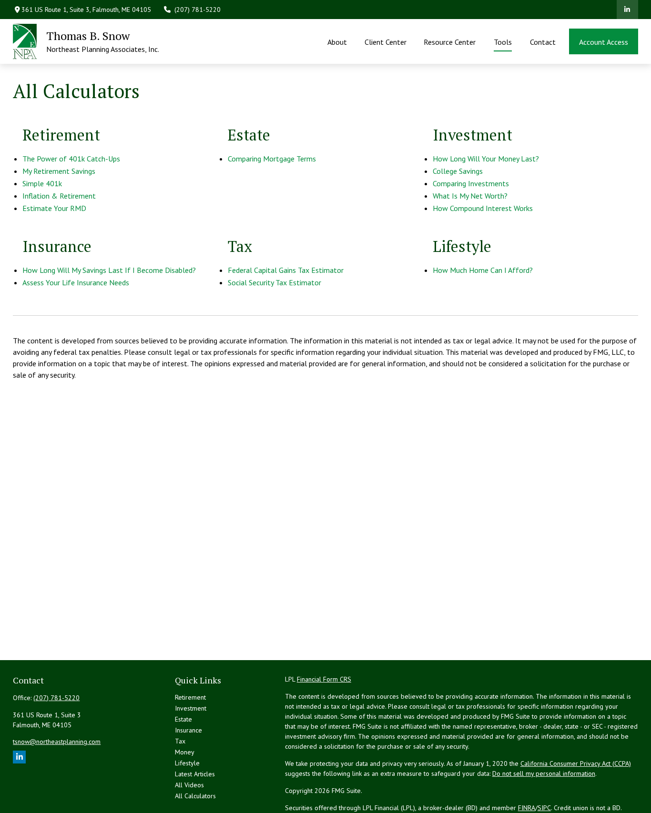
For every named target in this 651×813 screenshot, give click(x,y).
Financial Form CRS (324, 679)
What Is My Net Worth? (470, 196)
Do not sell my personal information (543, 773)
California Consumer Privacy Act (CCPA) (575, 763)
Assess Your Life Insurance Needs (75, 282)
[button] (337, 41)
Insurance (188, 730)
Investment (190, 708)
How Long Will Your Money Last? (486, 158)
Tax (180, 741)
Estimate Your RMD (54, 208)
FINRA (526, 807)
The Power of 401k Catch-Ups (71, 158)
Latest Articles (195, 774)
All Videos (189, 785)
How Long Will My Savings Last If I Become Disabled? (109, 270)
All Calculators (195, 796)
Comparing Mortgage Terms (272, 158)
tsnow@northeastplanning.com (57, 741)
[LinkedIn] (627, 9)
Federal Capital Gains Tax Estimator (286, 270)
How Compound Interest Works (483, 208)
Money (184, 752)
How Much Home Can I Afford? (483, 270)
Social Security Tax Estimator (274, 282)
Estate (183, 719)
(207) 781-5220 (197, 9)
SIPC (544, 807)
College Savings (458, 171)
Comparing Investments (471, 183)
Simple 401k (42, 183)
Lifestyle (187, 763)
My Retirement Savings (58, 171)
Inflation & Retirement (59, 196)
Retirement (190, 697)
